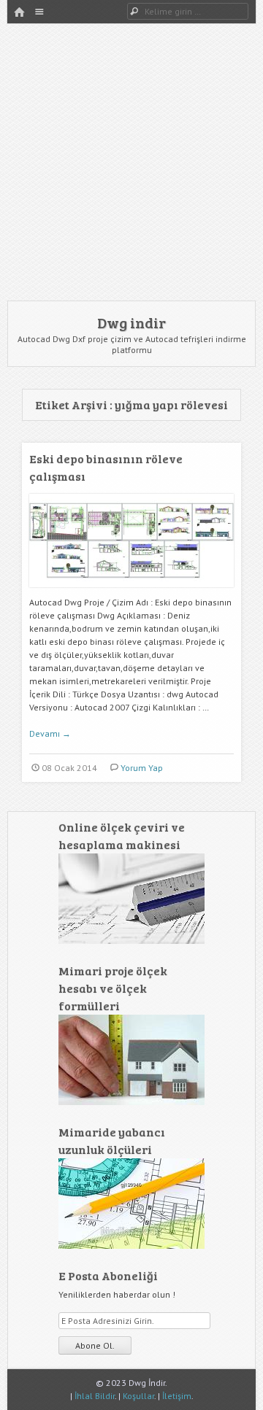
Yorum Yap (142, 767)
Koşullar (138, 1395)
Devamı (50, 733)
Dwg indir (131, 322)
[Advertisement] (131, 162)
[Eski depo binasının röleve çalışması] (131, 592)
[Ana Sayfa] (19, 12)
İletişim (176, 1395)
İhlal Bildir (95, 1395)
